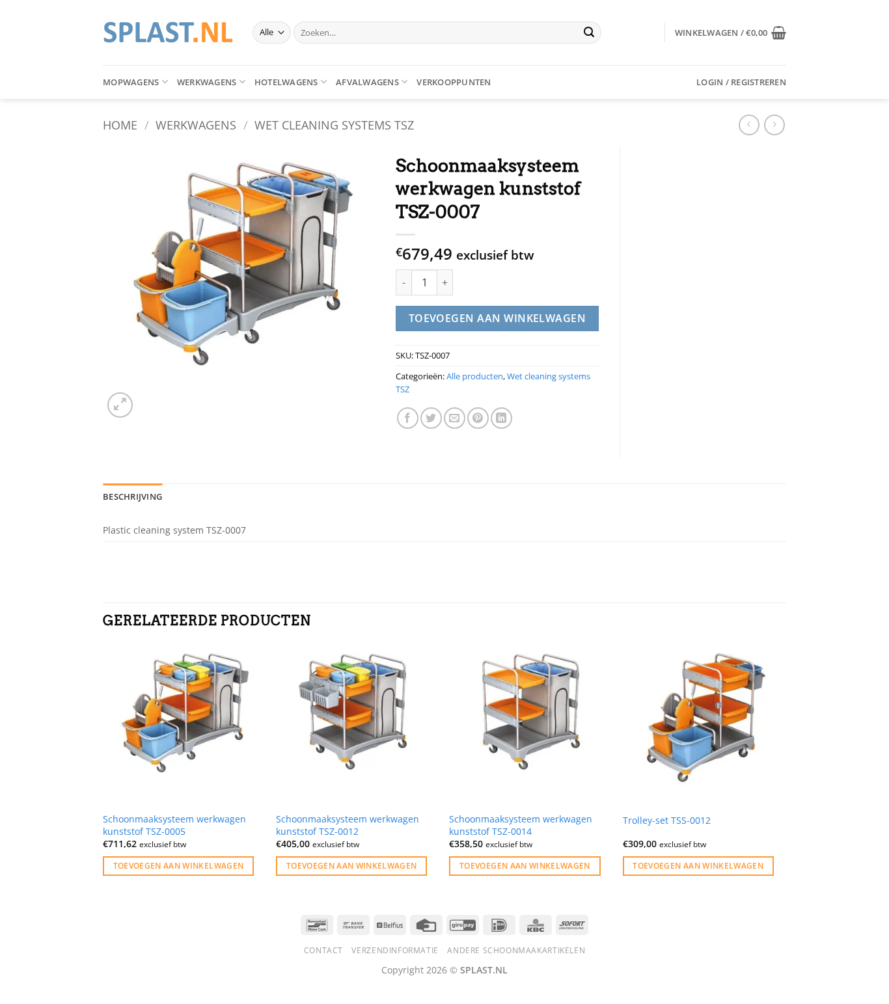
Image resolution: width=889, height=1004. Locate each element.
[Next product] (749, 125)
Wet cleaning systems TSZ (334, 124)
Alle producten (474, 376)
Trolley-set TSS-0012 (667, 820)
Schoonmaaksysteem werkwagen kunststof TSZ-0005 (174, 825)
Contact (323, 950)
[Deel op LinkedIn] (501, 418)
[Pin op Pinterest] (478, 418)
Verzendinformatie (394, 950)
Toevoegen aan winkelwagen (497, 318)
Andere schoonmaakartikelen (516, 950)
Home (120, 124)
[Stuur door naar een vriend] (454, 418)
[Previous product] (774, 125)
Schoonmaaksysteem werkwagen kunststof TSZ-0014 (520, 825)
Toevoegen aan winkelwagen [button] (178, 866)
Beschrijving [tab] (132, 496)
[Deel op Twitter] (431, 418)
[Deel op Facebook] (407, 418)
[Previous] (103, 772)
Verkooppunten (454, 82)
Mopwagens (131, 82)
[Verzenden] (589, 32)
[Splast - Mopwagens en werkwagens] (168, 32)
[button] (730, 32)
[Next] (782, 772)
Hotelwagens (286, 82)
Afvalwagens (367, 82)
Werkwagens (207, 82)
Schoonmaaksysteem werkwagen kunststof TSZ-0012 (347, 825)
